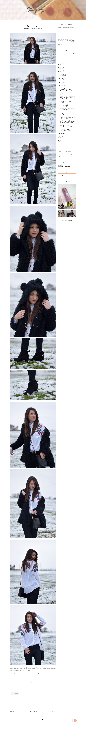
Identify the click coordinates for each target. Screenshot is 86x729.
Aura (71, 151)
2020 (60, 70)
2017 (60, 136)
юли (61, 81)
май (61, 83)
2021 (60, 68)
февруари (62, 133)
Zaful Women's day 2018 (65, 125)
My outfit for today (64, 104)
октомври (62, 77)
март (61, 86)
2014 (60, 140)
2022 (60, 67)
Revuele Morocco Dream (65, 130)
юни (61, 82)
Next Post (54, 711)
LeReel (63, 154)
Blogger (70, 220)
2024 (60, 64)
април (61, 85)
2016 (60, 137)
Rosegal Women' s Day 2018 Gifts (67, 120)
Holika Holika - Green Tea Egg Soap (67, 100)
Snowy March (63, 93)
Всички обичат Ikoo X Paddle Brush (67, 94)
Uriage (73, 154)
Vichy (59, 156)
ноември (62, 75)
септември (62, 78)
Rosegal (14, 673)
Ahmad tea (60, 151)
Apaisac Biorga (66, 151)
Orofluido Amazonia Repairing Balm (67, 96)
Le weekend (62, 110)
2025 (60, 63)
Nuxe (70, 154)
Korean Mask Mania (64, 106)
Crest (59, 154)
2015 (60, 139)
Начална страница (33, 711)
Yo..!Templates (40, 719)
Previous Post (12, 711)
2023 (60, 65)
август (61, 79)
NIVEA (66, 154)
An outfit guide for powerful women (67, 121)
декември (62, 74)
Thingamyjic (36, 10)
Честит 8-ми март (64, 116)
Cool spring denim (64, 88)
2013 (60, 141)
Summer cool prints (64, 105)
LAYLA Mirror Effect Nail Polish (66, 89)
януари (62, 134)
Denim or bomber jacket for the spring (68, 132)
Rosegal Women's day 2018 (66, 126)
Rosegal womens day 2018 (65, 114)
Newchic (30, 673)
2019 (60, 71)
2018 (60, 72)
